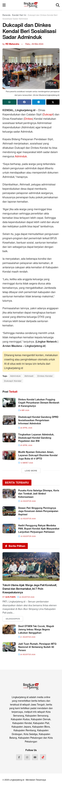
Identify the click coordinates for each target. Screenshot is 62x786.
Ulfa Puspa (10, 597)
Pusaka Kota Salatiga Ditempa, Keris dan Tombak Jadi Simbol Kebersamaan (38, 493)
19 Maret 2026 (26, 463)
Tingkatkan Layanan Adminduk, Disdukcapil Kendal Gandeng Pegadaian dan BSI (36, 437)
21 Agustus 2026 (27, 637)
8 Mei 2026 (24, 410)
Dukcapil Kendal (12, 380)
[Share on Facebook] (24, 102)
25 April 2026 (26, 445)
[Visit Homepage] (31, 5)
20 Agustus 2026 (27, 654)
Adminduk (21, 156)
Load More (31, 470)
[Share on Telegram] (38, 102)
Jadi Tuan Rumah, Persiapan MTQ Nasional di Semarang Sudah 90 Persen (37, 647)
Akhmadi (29, 375)
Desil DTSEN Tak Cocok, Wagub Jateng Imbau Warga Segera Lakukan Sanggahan (36, 629)
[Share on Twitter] (53, 102)
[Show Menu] (4, 5)
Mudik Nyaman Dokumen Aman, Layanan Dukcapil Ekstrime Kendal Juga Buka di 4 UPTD (38, 455)
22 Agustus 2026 (26, 597)
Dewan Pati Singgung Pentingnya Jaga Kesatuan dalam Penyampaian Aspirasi (38, 511)
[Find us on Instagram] (27, 757)
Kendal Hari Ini (19, 15)
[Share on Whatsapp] (9, 102)
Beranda (6, 15)
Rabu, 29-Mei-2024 (34, 43)
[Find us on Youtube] (35, 757)
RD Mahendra (12, 43)
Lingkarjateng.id (17, 779)
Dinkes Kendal (45, 375)
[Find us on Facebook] (19, 757)
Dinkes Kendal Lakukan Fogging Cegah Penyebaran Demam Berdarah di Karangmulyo (38, 402)
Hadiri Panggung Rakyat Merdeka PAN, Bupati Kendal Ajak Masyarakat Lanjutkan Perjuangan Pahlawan (38, 528)
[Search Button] (58, 5)
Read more (12, 618)
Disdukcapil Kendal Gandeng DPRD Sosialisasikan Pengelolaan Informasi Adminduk (38, 420)
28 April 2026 (26, 428)
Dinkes (28, 119)
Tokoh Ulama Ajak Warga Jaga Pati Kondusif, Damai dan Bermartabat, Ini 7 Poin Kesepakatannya (29, 588)
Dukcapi (48, 114)
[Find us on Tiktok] (43, 757)
